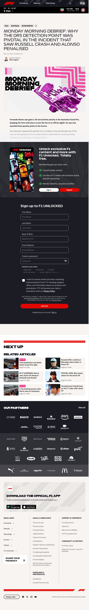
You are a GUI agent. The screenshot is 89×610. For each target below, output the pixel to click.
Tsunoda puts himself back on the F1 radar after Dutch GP (72, 388)
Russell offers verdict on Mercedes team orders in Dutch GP (71, 362)
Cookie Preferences (41, 582)
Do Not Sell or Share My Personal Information (42, 564)
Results (36, 3)
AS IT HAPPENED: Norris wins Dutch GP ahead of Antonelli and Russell (29, 375)
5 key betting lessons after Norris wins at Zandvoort (30, 390)
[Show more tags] (36, 25)
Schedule (23, 3)
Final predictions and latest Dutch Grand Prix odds (30, 363)
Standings (50, 3)
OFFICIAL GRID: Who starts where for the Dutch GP (72, 374)
